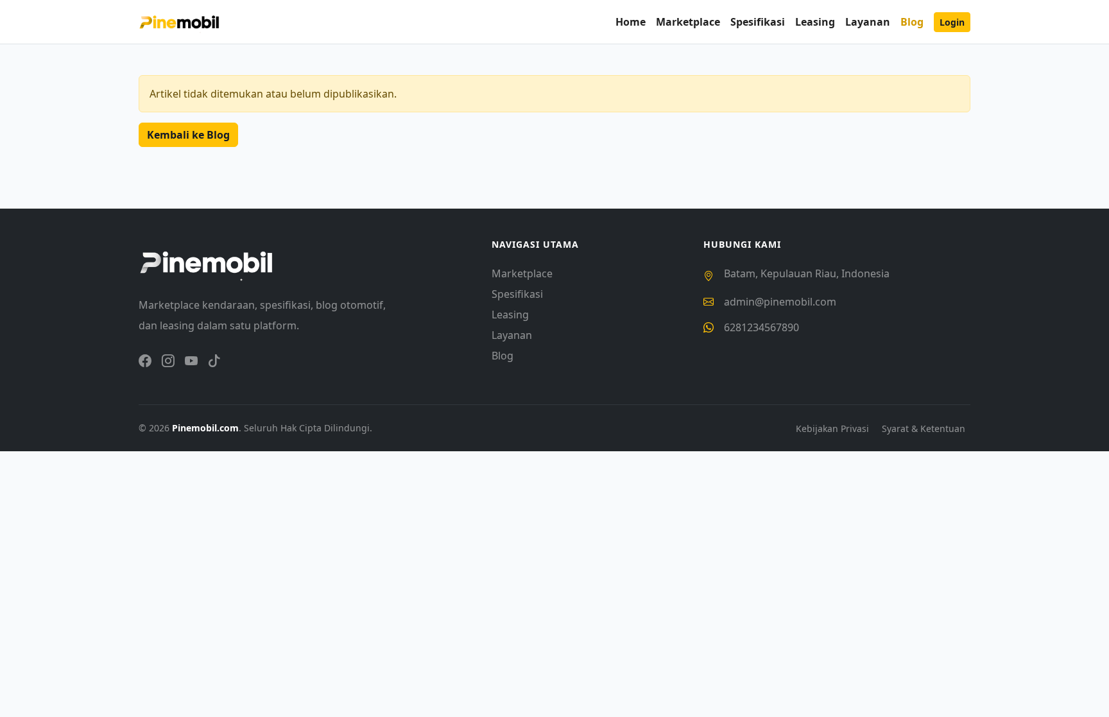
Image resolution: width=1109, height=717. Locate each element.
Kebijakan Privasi (834, 428)
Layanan (867, 22)
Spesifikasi (757, 22)
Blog (912, 22)
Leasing (815, 22)
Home (630, 22)
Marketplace (688, 22)
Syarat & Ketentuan (923, 428)
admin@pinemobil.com (780, 302)
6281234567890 (761, 327)
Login (952, 22)
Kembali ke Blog (188, 135)
